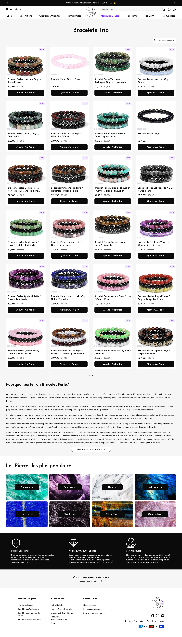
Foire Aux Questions (92, 609)
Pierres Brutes (74, 16)
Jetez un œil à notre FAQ (91, 581)
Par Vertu (150, 16)
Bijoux (10, 16)
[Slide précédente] (7, 2)
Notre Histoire (57, 605)
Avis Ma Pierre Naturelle (61, 609)
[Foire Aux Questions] (169, 9)
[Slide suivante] (174, 2)
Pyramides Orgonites (49, 16)
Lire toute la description (91, 449)
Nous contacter (90, 605)
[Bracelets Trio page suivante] (96, 375)
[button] (11, 74)
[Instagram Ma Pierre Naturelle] (157, 615)
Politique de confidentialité (30, 619)
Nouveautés (168, 16)
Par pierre (132, 16)
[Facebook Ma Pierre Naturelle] (152, 615)
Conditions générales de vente (29, 614)
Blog (53, 623)
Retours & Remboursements (59, 618)
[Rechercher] (163, 9)
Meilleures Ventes (110, 16)
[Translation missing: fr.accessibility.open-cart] (174, 9)
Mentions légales (25, 605)
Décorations (26, 16)
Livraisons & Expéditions (62, 613)
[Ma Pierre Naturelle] (91, 12)
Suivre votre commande (94, 613)
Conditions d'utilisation (28, 609)
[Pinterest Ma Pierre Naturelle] (162, 615)
